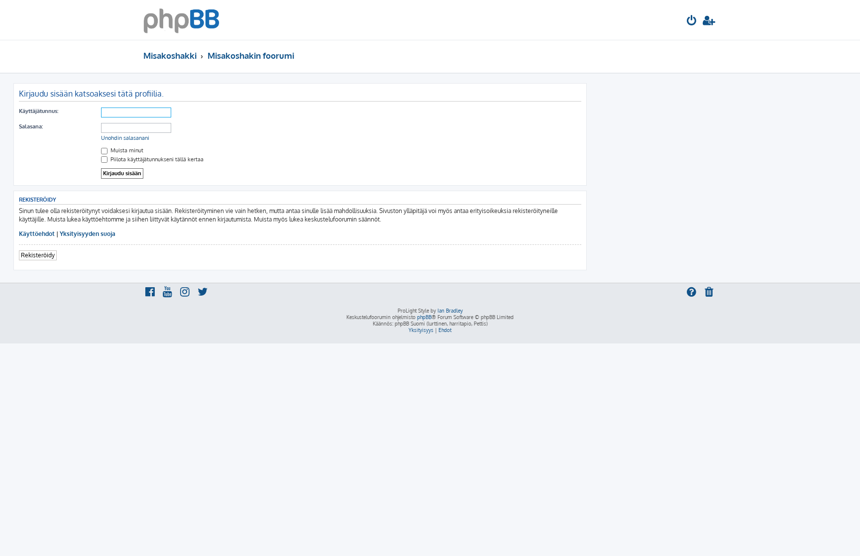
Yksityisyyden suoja (87, 233)
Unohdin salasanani (125, 137)
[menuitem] (692, 21)
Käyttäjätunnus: (38, 111)
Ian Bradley (450, 311)
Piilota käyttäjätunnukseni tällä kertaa (156, 159)
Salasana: (31, 126)
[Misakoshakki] (181, 20)
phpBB (424, 317)
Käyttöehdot (37, 233)
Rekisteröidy (38, 255)
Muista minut (126, 150)
